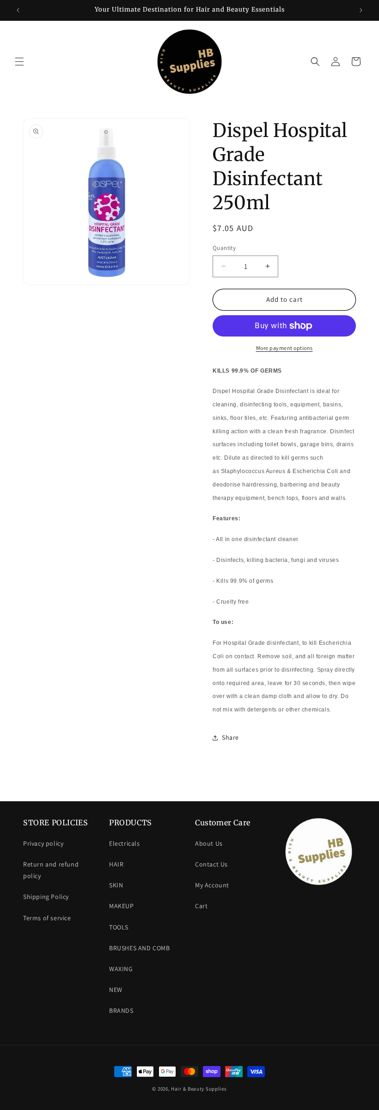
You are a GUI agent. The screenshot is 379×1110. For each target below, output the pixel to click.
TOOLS (118, 927)
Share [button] (230, 737)
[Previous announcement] (18, 10)
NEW (115, 989)
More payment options (284, 347)
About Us (209, 843)
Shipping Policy (46, 896)
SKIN (116, 885)
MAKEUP (121, 906)
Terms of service (47, 918)
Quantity (224, 248)
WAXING (121, 969)
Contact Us (211, 864)
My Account (212, 885)
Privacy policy (43, 843)
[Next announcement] (361, 10)
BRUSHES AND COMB (139, 948)
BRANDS (121, 1010)
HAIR (116, 864)
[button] (19, 61)
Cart (201, 906)
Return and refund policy (51, 870)
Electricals (124, 843)
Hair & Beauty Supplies (198, 1088)
